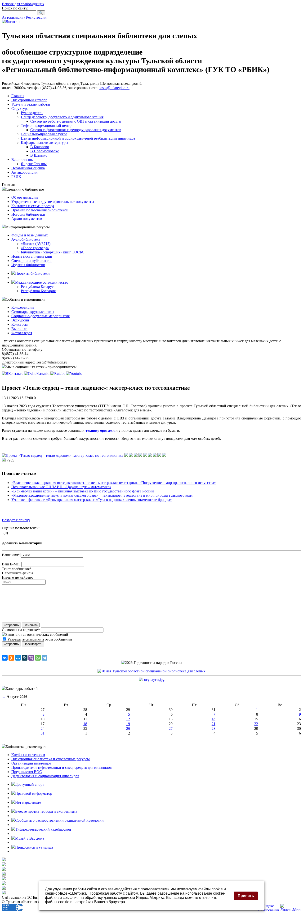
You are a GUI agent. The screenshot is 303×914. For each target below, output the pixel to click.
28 (213, 728)
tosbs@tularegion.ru (114, 88)
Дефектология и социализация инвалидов (45, 776)
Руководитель (32, 113)
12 (128, 719)
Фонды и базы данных (29, 235)
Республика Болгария (38, 291)
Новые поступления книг (32, 256)
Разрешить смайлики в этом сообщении (40, 639)
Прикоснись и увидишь (34, 847)
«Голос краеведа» (35, 248)
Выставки (19, 329)
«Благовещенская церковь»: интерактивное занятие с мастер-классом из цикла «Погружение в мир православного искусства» (113, 483)
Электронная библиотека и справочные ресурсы (50, 759)
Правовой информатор (33, 793)
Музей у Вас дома (29, 838)
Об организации (24, 197)
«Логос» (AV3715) (35, 244)
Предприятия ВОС (26, 772)
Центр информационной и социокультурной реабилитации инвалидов (78, 138)
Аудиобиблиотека (25, 239)
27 (171, 728)
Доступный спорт (29, 784)
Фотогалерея (21, 333)
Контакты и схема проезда (32, 206)
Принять (246, 896)
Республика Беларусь (38, 287)
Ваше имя (11, 555)
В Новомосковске (44, 151)
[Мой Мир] (18, 658)
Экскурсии (20, 320)
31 (43, 733)
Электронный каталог (29, 100)
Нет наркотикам (28, 802)
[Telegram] (44, 658)
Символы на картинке (21, 630)
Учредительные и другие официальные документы (52, 202)
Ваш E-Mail (11, 564)
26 (128, 728)
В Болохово (39, 147)
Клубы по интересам (28, 755)
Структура (19, 109)
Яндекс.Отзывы (34, 164)
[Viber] (31, 658)
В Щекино (38, 155)
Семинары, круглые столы (32, 312)
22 (256, 724)
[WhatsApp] (38, 658)
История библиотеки (28, 214)
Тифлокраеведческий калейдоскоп (43, 829)
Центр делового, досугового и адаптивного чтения (62, 117)
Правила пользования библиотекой (39, 210)
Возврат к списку (16, 520)
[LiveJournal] (24, 658)
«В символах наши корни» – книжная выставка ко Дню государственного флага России (82, 491)
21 (213, 724)
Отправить (11, 625)
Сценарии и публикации (31, 261)
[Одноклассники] (11, 658)
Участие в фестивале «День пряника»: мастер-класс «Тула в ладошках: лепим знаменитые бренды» (91, 500)
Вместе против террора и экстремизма (46, 811)
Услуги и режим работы (30, 104)
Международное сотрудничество (41, 282)
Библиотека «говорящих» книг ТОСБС (53, 252)
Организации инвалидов (31, 763)
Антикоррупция (24, 172)
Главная (17, 96)
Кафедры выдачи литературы (44, 143)
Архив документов (26, 219)
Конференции (22, 307)
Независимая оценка (28, 168)
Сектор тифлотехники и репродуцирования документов (75, 130)
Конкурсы (19, 324)
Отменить (31, 625)
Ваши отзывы (22, 160)
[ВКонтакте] (5, 658)
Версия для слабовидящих (23, 4)
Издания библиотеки (28, 265)
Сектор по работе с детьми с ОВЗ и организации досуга (75, 121)
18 (85, 724)
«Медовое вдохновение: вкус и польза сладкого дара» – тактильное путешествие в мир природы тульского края (101, 495)
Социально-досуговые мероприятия (40, 316)
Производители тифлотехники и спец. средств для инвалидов (61, 767)
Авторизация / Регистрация (24, 17)
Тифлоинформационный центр (46, 126)
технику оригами (100, 430)
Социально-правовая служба (44, 134)
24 (43, 728)
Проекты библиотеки (32, 273)
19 (128, 724)
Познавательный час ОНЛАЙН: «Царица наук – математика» (61, 487)
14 (213, 719)
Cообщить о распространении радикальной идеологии (59, 820)
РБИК (16, 177)
